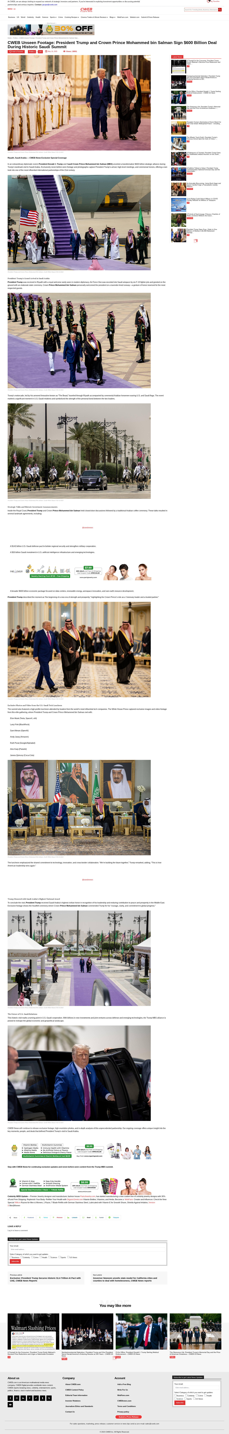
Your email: (14, 1246)
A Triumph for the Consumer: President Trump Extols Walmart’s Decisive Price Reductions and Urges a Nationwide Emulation (31, 1353)
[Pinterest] (29, 1398)
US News (73, 1257)
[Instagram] (16, 1398)
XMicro (18, 1203)
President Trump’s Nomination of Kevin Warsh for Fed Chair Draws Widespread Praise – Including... (204, 123)
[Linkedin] (23, 1398)
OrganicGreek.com (75, 1199)
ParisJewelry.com (87, 1196)
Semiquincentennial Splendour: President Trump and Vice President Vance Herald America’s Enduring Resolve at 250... (203, 77)
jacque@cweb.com (49, 5)
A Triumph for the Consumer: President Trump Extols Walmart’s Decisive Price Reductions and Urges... (203, 62)
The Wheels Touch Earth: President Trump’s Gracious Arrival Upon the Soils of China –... (202, 138)
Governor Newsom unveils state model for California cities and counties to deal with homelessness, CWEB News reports (125, 1279)
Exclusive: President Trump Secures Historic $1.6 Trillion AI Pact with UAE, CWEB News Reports (45, 1279)
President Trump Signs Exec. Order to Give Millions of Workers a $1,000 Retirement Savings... (202, 231)
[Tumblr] (42, 1398)
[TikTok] (36, 1398)
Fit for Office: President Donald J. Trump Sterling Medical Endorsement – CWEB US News (204, 92)
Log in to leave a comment (18, 1230)
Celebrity (26, 1257)
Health (44, 1257)
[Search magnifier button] (219, 9)
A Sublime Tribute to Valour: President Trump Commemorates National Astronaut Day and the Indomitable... (203, 169)
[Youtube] (10, 1404)
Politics (15, 38)
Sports (63, 1257)
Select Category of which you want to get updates (29, 1254)
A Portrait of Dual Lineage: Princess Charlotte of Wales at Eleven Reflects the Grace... (203, 215)
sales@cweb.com (152, 1424)
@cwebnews (87, 528)
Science (54, 1257)
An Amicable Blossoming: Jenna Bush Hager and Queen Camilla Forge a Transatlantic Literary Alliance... (204, 184)
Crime (36, 1257)
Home (10, 38)
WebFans (129, 1199)
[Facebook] (10, 1398)
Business (15, 1257)
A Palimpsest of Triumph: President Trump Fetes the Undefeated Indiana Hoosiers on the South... (204, 153)
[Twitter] (49, 1398)
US (40, 52)
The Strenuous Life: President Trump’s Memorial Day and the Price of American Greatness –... (203, 107)
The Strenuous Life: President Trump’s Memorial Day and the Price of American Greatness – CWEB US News (195, 1353)
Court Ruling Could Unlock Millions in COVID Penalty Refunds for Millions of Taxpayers (202, 199)
